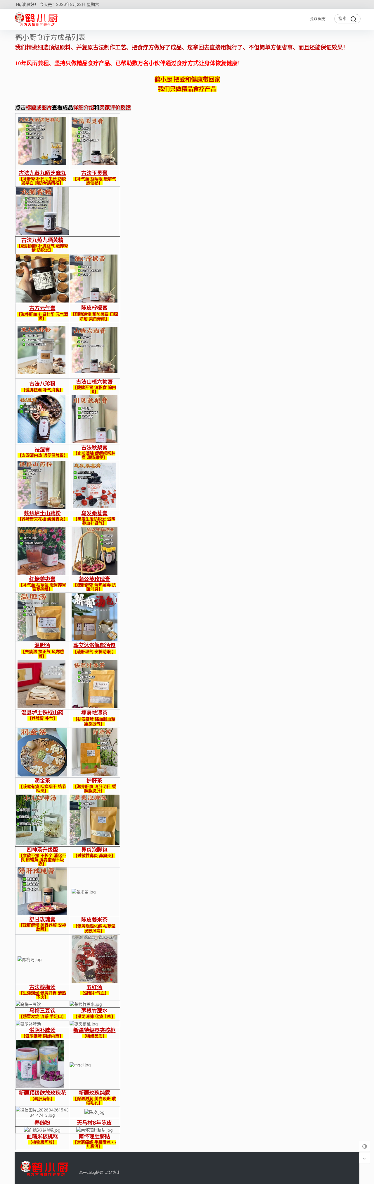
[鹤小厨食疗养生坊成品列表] (37, 19)
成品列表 (317, 19)
